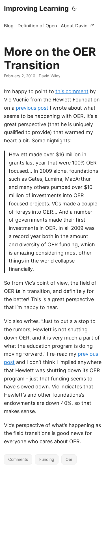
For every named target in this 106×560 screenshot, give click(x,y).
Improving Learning (36, 8)
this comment (71, 91)
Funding (46, 459)
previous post (32, 108)
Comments (18, 459)
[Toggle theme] (74, 8)
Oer (69, 459)
